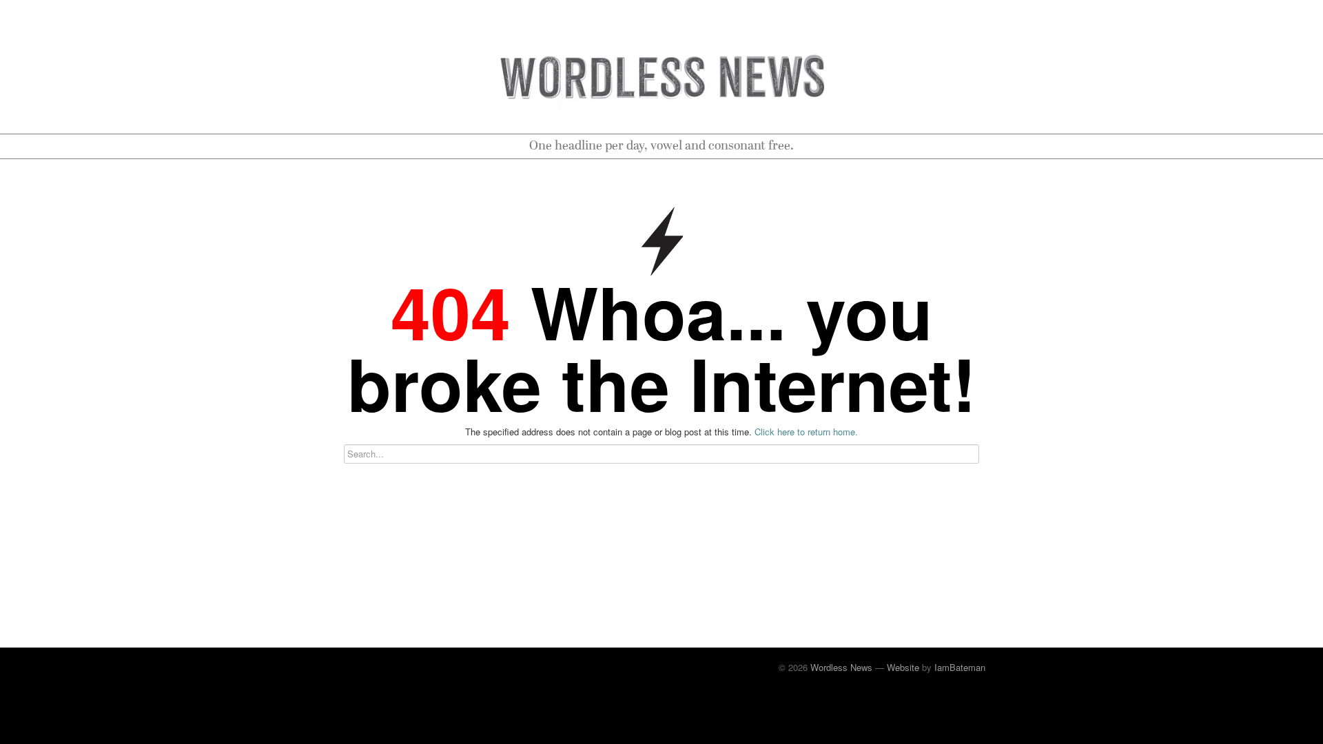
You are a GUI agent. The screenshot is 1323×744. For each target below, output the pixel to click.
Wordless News (841, 667)
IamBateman (959, 667)
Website (903, 667)
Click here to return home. (806, 431)
